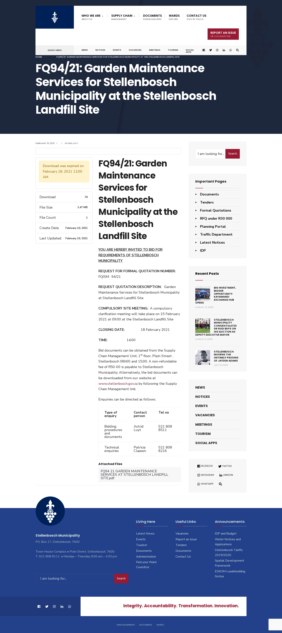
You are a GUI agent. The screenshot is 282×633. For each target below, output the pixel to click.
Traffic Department (216, 234)
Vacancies (135, 49)
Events (117, 49)
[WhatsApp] (230, 50)
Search (232, 154)
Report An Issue (223, 34)
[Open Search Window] (237, 50)
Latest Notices (212, 242)
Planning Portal (213, 226)
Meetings (154, 49)
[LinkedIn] (224, 50)
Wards (174, 17)
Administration (146, 556)
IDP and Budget (226, 533)
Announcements (125, 625)
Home (38, 56)
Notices (100, 49)
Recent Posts (207, 273)
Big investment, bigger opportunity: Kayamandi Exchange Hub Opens (215, 295)
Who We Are (91, 17)
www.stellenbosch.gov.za (118, 383)
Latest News (145, 533)
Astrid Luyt (71, 143)
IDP (203, 250)
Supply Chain (121, 17)
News (85, 49)
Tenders (207, 202)
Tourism (173, 49)
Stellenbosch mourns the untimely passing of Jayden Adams (226, 356)
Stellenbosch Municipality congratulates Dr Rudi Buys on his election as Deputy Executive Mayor (216, 327)
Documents (152, 17)
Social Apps (190, 51)
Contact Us (196, 17)
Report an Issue (186, 539)
